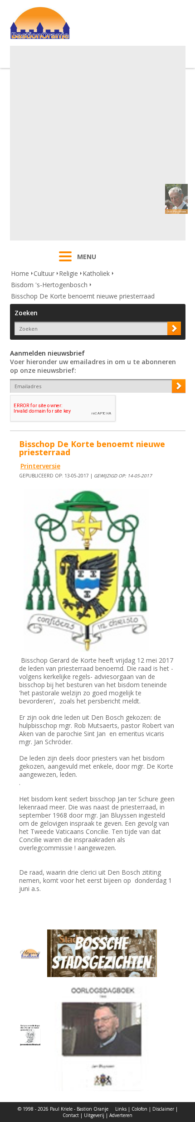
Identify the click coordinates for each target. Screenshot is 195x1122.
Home (20, 273)
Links (121, 1109)
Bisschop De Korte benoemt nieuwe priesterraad (83, 296)
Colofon (139, 1109)
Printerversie (40, 466)
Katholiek (96, 273)
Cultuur (44, 273)
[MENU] (65, 262)
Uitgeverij (94, 1115)
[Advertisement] (97, 143)
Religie (68, 273)
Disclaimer (163, 1109)
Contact (71, 1115)
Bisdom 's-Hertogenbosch (49, 284)
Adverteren (120, 1115)
